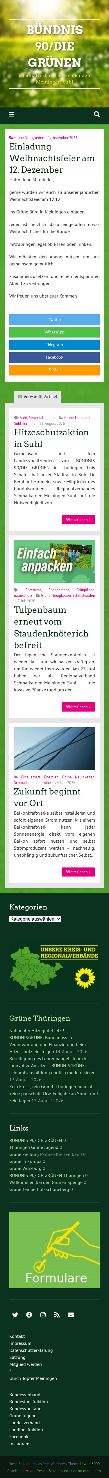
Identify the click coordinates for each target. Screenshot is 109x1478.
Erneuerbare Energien (39, 777)
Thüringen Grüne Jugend (33, 1147)
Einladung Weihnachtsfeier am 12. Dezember (52, 158)
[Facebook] (29, 1315)
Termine (29, 423)
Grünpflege (85, 589)
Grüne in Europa (25, 1161)
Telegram (54, 344)
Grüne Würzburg (25, 1168)
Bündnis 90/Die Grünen (54, 46)
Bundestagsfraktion (28, 1401)
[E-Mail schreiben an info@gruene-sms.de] (71, 1315)
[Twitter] (15, 1315)
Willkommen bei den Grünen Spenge (46, 1182)
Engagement (59, 589)
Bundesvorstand (25, 1408)
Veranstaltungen (42, 417)
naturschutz (23, 595)
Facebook (54, 357)
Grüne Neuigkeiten (29, 137)
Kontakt (17, 1336)
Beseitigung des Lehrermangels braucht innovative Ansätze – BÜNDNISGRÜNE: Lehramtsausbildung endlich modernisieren (52, 1065)
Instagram (19, 1443)
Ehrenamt (33, 589)
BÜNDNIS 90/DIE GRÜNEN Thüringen (46, 1175)
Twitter (54, 319)
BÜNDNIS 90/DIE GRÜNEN (35, 1140)
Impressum (20, 1343)
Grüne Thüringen (39, 1018)
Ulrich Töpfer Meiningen (33, 1378)
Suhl (23, 417)
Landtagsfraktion (26, 1429)
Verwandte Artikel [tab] (40, 396)
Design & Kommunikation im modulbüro (68, 1470)
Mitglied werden (25, 1364)
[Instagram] (43, 1315)
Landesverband (24, 1422)
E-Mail (55, 370)
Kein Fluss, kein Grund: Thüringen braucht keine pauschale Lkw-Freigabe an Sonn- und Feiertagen (53, 1093)
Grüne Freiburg (24, 1154)
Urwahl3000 (90, 1463)
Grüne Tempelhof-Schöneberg (39, 1189)
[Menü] (11, 114)
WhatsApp (54, 332)
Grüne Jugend (23, 1415)
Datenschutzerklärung (31, 1350)
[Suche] (97, 114)
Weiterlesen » (78, 519)
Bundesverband (24, 1394)
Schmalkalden (83, 595)
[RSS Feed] (57, 1315)
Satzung (17, 1357)
